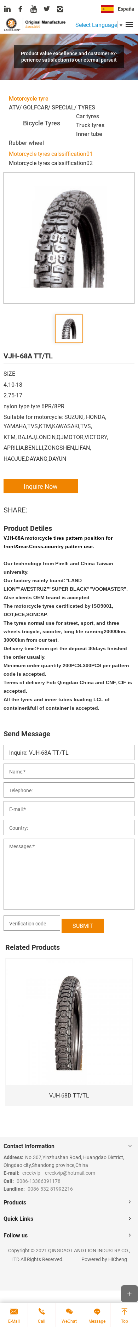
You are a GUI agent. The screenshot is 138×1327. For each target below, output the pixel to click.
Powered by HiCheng (104, 1259)
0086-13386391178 (39, 1181)
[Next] (124, 1042)
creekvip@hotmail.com (70, 1172)
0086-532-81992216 (50, 1188)
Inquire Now (41, 486)
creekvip (31, 1172)
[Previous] (14, 1042)
